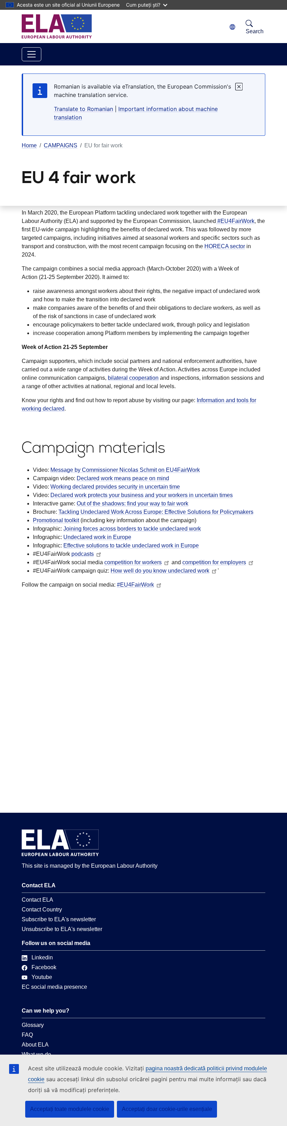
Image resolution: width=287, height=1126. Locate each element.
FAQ (27, 1035)
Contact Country (42, 909)
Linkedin (42, 957)
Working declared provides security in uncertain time (115, 487)
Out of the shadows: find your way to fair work (132, 503)
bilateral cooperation (133, 378)
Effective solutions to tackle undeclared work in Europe (131, 545)
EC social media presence (54, 987)
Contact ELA (37, 900)
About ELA (35, 1045)
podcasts (82, 554)
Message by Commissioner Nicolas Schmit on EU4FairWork (125, 470)
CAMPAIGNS (60, 145)
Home (29, 145)
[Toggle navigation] (31, 54)
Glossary (33, 1025)
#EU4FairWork (235, 221)
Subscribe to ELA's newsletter (59, 919)
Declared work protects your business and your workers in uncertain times (141, 495)
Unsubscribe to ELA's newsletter (62, 929)
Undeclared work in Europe (97, 537)
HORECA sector (224, 246)
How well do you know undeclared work (160, 571)
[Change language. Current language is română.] (232, 27)
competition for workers (133, 562)
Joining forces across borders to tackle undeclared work (132, 529)
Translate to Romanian (83, 108)
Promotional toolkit (56, 520)
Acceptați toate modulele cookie (69, 1109)
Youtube (41, 977)
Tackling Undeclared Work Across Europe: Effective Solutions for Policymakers (155, 512)
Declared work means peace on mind (123, 478)
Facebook (43, 967)
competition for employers (214, 562)
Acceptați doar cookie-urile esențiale (167, 1109)
